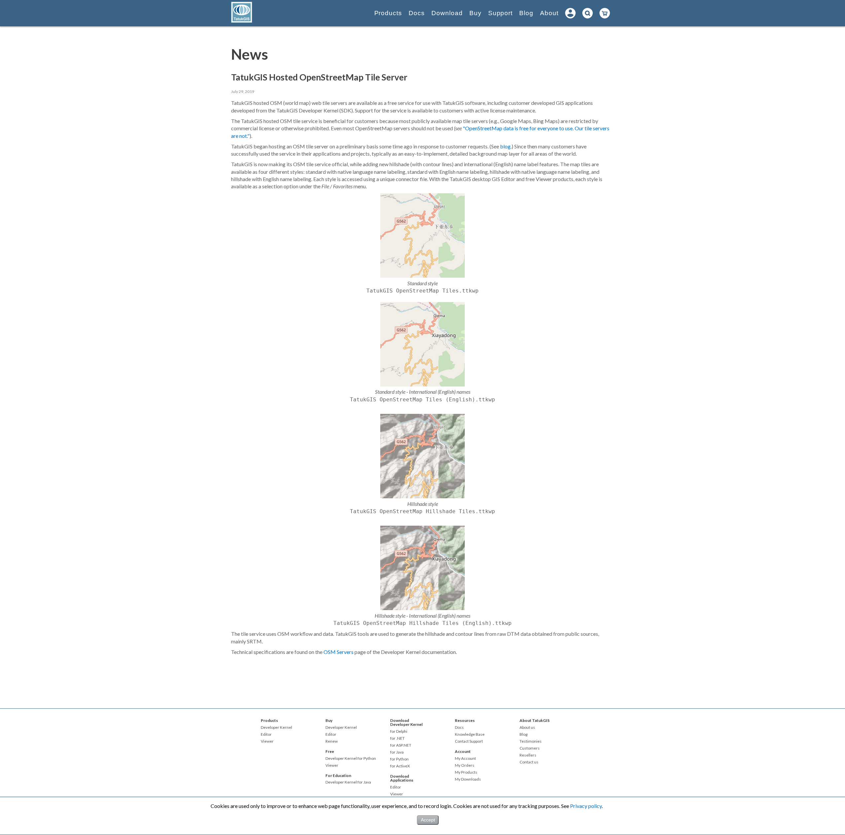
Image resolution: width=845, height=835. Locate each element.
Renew (331, 741)
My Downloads (468, 779)
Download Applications (401, 778)
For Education (338, 775)
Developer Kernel (276, 727)
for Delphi (398, 731)
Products (388, 13)
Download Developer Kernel (406, 722)
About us (527, 727)
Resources (465, 720)
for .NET (397, 738)
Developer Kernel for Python (350, 758)
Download (447, 13)
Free (329, 751)
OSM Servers (338, 652)
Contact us (529, 762)
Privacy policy (586, 806)
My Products (466, 772)
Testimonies (531, 741)
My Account (465, 758)
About (549, 13)
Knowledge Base (470, 734)
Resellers (528, 755)
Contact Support (469, 741)
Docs (417, 13)
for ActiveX (400, 766)
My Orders (464, 765)
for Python (399, 759)
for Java (397, 752)
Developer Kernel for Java (348, 782)
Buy (475, 13)
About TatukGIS (535, 720)
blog (505, 146)
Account (463, 751)
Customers (530, 748)
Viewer (267, 741)
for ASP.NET (400, 745)
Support (500, 13)
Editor (266, 734)
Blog (526, 13)
